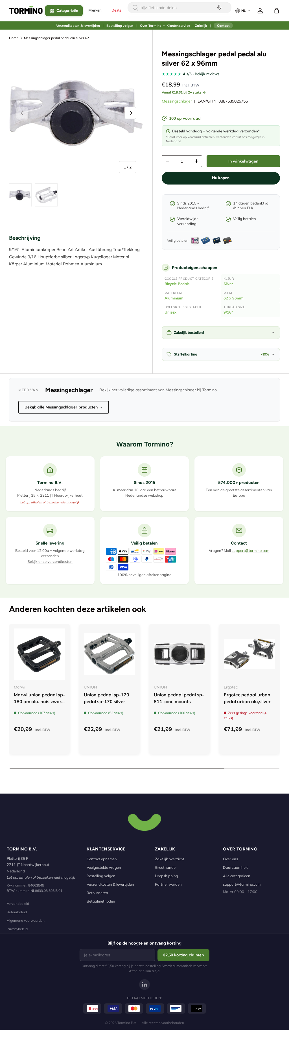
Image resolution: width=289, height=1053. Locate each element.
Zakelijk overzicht (169, 859)
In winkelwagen (243, 161)
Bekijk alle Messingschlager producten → (64, 407)
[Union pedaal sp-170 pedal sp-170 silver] (109, 654)
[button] (276, 11)
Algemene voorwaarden (26, 920)
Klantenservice (178, 25)
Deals (116, 10)
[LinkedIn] (144, 984)
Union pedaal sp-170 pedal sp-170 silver (106, 698)
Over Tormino (150, 25)
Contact (223, 25)
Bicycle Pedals (177, 283)
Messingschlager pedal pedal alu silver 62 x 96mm (58, 38)
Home (14, 38)
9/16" (228, 312)
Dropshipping (166, 876)
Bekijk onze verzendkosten (50, 561)
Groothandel (165, 867)
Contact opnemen (102, 859)
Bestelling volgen (119, 25)
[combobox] (179, 8)
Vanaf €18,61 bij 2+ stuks (182, 92)
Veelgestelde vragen (104, 867)
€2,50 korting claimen (183, 955)
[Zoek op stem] (219, 7)
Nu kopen (220, 178)
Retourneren (97, 892)
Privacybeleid (17, 929)
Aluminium (174, 298)
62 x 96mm (234, 298)
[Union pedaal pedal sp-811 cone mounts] (179, 654)
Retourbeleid (17, 912)
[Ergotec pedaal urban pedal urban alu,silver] (249, 654)
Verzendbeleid (18, 903)
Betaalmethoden (101, 901)
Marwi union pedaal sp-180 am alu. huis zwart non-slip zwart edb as (39, 701)
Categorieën (67, 10)
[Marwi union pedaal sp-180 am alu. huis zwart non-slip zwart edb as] (39, 654)
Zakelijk (201, 25)
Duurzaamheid (236, 867)
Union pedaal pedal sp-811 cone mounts (179, 698)
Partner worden (168, 884)
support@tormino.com (250, 550)
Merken (95, 10)
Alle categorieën (236, 876)
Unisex (170, 312)
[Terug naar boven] (144, 822)
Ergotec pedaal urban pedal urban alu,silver (247, 698)
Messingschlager (177, 101)
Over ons (230, 859)
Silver (228, 283)
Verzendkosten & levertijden (78, 25)
